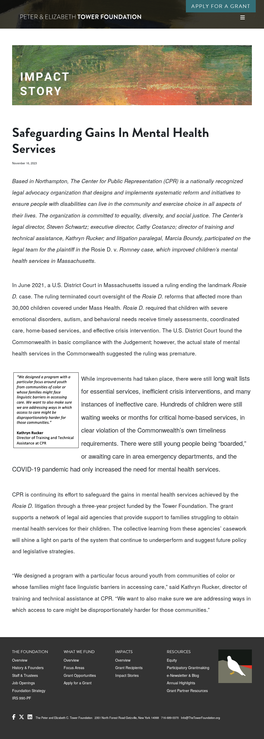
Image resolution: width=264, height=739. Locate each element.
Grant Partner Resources (187, 690)
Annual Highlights (181, 682)
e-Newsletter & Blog (183, 675)
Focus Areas (74, 667)
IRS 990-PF (21, 698)
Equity (172, 660)
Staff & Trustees (25, 675)
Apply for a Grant (220, 6)
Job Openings (23, 682)
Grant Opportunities (80, 675)
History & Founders (28, 667)
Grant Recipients (129, 667)
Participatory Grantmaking (188, 667)
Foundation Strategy (28, 690)
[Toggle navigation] (242, 17)
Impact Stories (127, 675)
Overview (19, 660)
